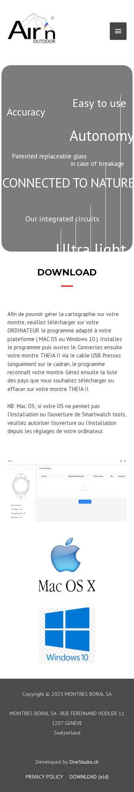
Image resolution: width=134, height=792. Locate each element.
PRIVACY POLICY (44, 776)
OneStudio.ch (84, 761)
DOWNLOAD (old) (89, 776)
